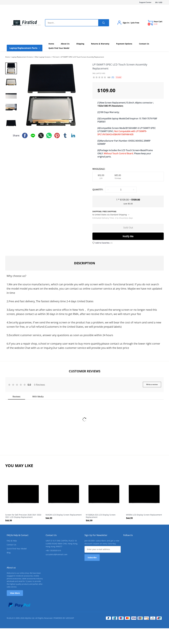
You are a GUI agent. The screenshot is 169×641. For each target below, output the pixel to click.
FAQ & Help (12, 540)
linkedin (73, 135)
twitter (41, 135)
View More (15, 593)
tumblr (65, 135)
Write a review (152, 384)
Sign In (126, 23)
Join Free (135, 23)
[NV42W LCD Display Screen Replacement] (64, 494)
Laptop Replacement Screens (22, 57)
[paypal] (19, 604)
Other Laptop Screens (43, 57)
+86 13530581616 (53, 550)
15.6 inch (55, 57)
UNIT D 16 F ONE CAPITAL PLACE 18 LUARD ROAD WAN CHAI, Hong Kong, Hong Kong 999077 (62, 543)
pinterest (57, 135)
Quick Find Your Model (17, 548)
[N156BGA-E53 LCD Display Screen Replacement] (104, 494)
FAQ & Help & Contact (17, 535)
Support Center (145, 2)
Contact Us (11, 544)
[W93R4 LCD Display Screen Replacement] (144, 494)
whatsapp (49, 135)
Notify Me (128, 236)
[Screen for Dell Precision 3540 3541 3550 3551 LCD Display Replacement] (23, 494)
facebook (25, 135)
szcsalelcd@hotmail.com (56, 554)
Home (7, 57)
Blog (9, 552)
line (33, 135)
